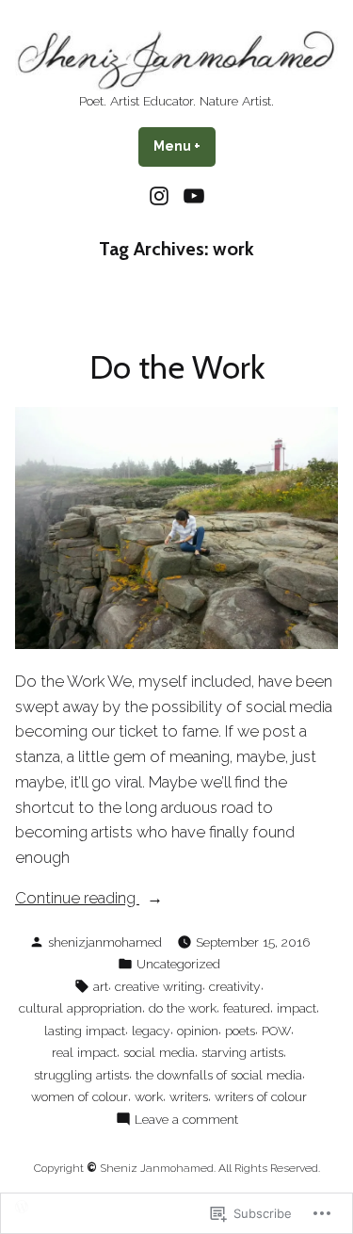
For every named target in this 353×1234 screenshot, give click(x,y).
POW (276, 1030)
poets (240, 1030)
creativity (235, 986)
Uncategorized (178, 963)
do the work (183, 1007)
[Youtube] (191, 195)
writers (188, 1096)
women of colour (79, 1096)
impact (296, 1007)
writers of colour (261, 1096)
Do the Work (177, 367)
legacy (151, 1030)
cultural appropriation (80, 1007)
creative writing (158, 986)
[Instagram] (161, 195)
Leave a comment (186, 1120)
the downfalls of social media (219, 1074)
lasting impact (84, 1030)
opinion (197, 1030)
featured (246, 1007)
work (149, 1096)
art (100, 986)
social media (159, 1052)
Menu (184, 146)
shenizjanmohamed (105, 942)
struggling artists (81, 1074)
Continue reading (77, 899)
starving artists (242, 1052)
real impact (84, 1052)
